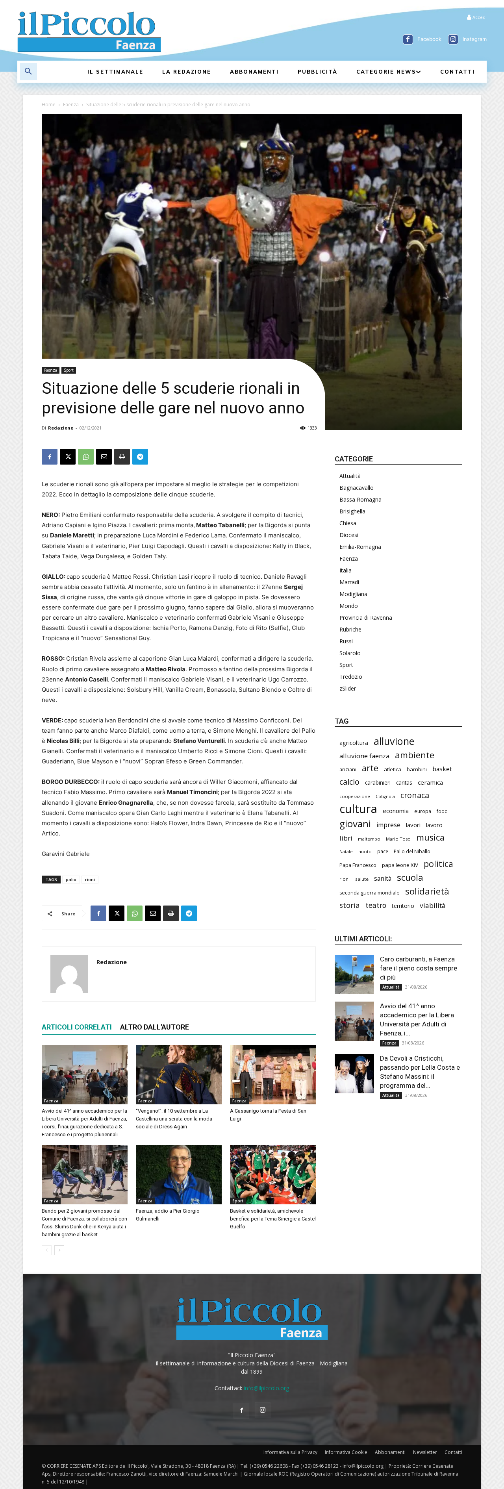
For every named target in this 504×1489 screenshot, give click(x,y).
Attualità (350, 476)
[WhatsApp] (86, 457)
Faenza (71, 104)
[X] (68, 457)
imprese (388, 825)
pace (382, 851)
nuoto (365, 851)
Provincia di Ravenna (365, 617)
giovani (355, 823)
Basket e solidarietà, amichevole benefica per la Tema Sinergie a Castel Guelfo (273, 1219)
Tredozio (350, 676)
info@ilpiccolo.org (266, 1388)
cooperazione (354, 796)
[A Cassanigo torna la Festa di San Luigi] (273, 1074)
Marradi (349, 582)
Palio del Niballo (412, 851)
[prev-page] (47, 1250)
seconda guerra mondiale (369, 892)
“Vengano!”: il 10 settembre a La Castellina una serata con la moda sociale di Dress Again (174, 1119)
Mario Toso (398, 839)
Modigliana (353, 594)
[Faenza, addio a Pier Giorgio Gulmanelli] (179, 1174)
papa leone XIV (400, 865)
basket (442, 769)
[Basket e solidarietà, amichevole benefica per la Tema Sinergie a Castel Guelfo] (273, 1174)
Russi (346, 641)
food (442, 811)
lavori (413, 825)
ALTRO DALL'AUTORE (154, 1027)
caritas (404, 782)
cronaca (414, 795)
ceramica (430, 782)
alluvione (394, 741)
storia (349, 905)
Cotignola (385, 796)
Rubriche (350, 629)
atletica (392, 769)
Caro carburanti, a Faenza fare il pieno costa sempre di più (418, 968)
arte (370, 768)
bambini (417, 769)
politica (438, 863)
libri (345, 838)
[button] (28, 71)
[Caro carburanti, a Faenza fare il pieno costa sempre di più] (354, 974)
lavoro (434, 825)
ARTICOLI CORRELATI (77, 1027)
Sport (69, 370)
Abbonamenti (390, 1452)
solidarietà (427, 891)
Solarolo (350, 653)
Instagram (475, 39)
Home (49, 104)
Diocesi (348, 535)
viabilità (433, 905)
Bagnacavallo (356, 487)
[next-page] (59, 1250)
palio (71, 879)
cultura (358, 809)
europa (422, 811)
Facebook (429, 39)
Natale (346, 851)
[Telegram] (140, 457)
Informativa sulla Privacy (290, 1452)
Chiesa (347, 523)
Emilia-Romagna (360, 546)
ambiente (414, 755)
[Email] (104, 457)
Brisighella (352, 511)
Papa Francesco (357, 865)
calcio (349, 782)
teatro (375, 905)
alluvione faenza (364, 756)
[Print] (122, 457)
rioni (90, 879)
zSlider (347, 688)
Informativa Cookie (346, 1452)
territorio (403, 905)
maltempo (369, 839)
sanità (382, 878)
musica (430, 837)
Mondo (348, 605)
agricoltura (353, 742)
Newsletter (425, 1452)
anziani (347, 769)
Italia (345, 570)
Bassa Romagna (360, 499)
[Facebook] (408, 39)
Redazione (60, 428)
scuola (410, 877)
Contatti (453, 1452)
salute (362, 879)
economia (396, 811)
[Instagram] (453, 39)
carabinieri (378, 782)
